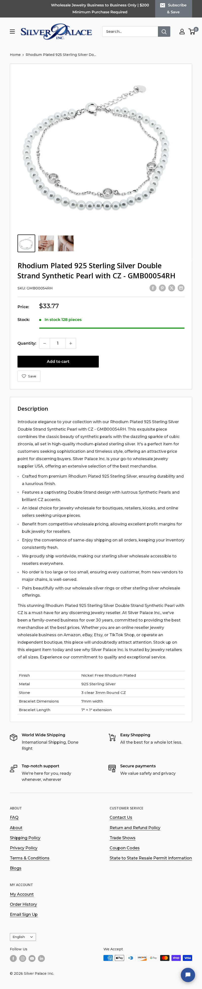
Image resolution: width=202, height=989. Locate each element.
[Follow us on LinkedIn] (41, 958)
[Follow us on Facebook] (13, 958)
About (16, 827)
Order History (23, 904)
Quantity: (26, 343)
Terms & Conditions (30, 858)
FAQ (14, 817)
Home (15, 54)
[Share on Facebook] (153, 287)
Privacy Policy (23, 848)
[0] (192, 31)
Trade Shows (122, 838)
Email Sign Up (24, 914)
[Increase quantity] (71, 343)
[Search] (164, 31)
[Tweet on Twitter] (171, 287)
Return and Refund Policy (135, 827)
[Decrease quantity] (44, 343)
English (19, 937)
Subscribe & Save (176, 8)
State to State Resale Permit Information (151, 858)
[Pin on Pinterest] (162, 287)
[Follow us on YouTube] (32, 958)
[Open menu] (12, 32)
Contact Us (121, 817)
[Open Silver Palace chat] (188, 975)
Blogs (15, 868)
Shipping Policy (25, 838)
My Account (22, 894)
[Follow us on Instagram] (22, 958)
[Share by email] (181, 287)
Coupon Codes (125, 848)
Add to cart (58, 361)
